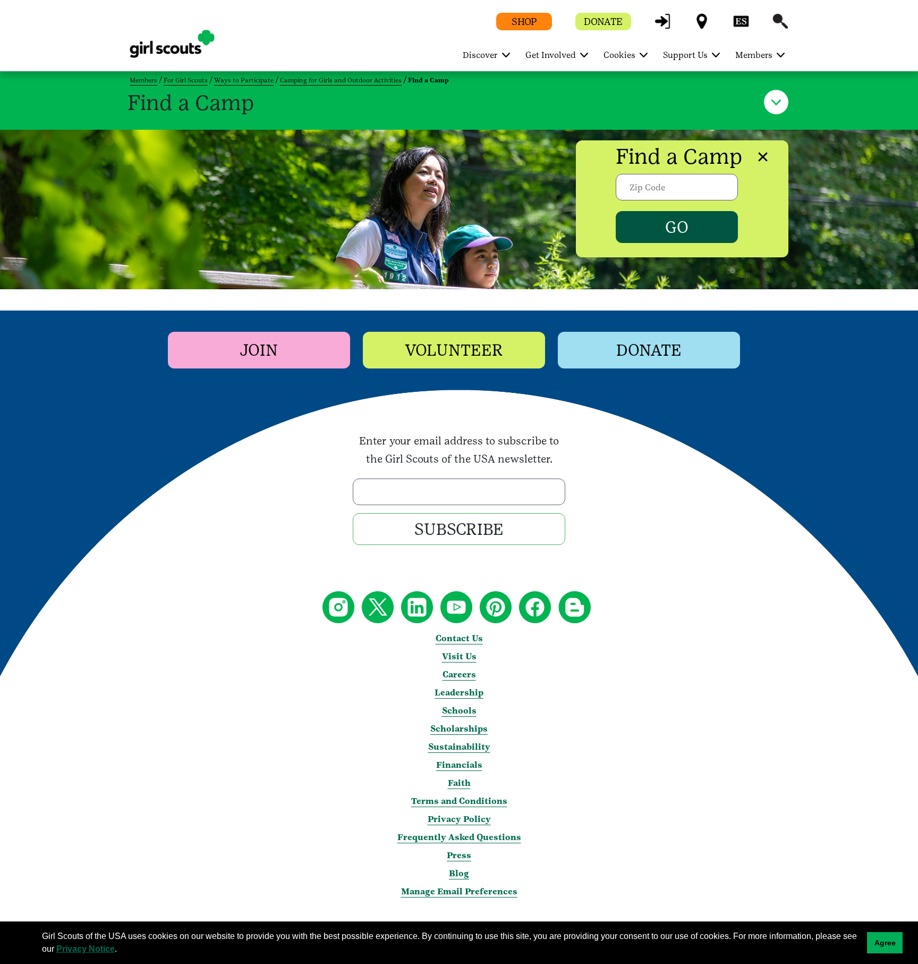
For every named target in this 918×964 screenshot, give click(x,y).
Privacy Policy (459, 819)
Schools (459, 711)
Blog (459, 873)
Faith (459, 783)
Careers (459, 674)
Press (459, 855)
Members (143, 80)
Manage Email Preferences (459, 891)
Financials (459, 765)
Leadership (459, 693)
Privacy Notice (85, 948)
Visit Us (459, 656)
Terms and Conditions (459, 801)
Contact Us (459, 638)
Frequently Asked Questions (459, 837)
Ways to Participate (244, 80)
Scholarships (459, 729)
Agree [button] (885, 942)
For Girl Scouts (186, 80)
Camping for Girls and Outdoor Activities (341, 80)
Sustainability (459, 747)
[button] (662, 26)
